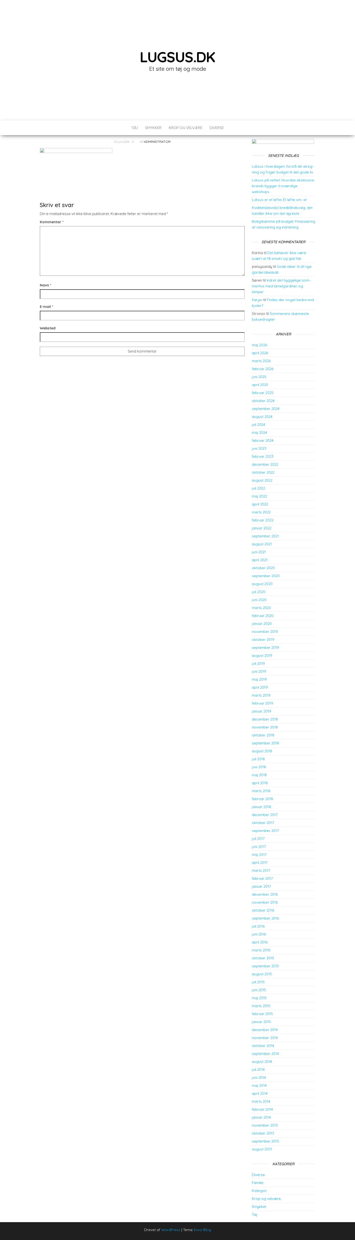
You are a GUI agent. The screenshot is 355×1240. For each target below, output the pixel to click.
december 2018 (265, 719)
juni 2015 (259, 990)
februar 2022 (262, 520)
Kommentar (52, 222)
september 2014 (265, 1053)
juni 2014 (259, 1077)
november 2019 (265, 631)
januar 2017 (261, 886)
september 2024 (265, 408)
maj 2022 (259, 496)
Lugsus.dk (177, 57)
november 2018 (265, 727)
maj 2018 (259, 775)
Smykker (153, 127)
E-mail (46, 306)
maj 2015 (259, 998)
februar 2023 (262, 456)
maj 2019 (259, 679)
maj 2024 (259, 432)
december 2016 (265, 894)
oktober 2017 (263, 822)
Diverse (217, 127)
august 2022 (262, 480)
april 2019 (260, 687)
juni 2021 (259, 552)
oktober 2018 (263, 735)
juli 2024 (258, 424)
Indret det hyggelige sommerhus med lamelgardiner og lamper (281, 286)
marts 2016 (261, 950)
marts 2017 (261, 870)
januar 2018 (261, 806)
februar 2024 (262, 440)
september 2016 (265, 918)
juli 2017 (258, 838)
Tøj (134, 127)
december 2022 (265, 464)
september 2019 (265, 647)
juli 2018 (258, 759)
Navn (45, 285)
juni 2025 (259, 376)
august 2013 (262, 1149)
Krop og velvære (185, 127)
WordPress (170, 1229)
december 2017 (265, 814)
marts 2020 (261, 607)
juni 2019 (259, 671)
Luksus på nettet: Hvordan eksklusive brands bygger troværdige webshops (283, 186)
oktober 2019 (263, 639)
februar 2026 (262, 369)
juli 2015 (258, 982)
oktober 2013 (263, 1133)
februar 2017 (262, 878)
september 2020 (266, 576)
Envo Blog (202, 1229)
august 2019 (262, 655)
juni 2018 (259, 767)
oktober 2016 (263, 910)
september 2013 (265, 1141)
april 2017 (260, 862)
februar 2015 (262, 1013)
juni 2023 (259, 448)
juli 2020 (258, 591)
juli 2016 (258, 926)
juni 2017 (259, 846)
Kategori (259, 1190)
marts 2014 (261, 1101)
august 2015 (262, 974)
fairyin (257, 300)
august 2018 (262, 751)
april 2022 (260, 504)
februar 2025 (262, 392)
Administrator (157, 141)
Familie (257, 1182)
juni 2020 (259, 599)
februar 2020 (263, 615)
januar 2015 (261, 1021)
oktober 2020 (263, 568)
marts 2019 (261, 695)
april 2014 (260, 1093)
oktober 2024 (263, 400)
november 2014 (265, 1037)
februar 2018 (262, 799)
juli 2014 (258, 1069)
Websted (48, 328)
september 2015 (265, 966)
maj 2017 (259, 854)
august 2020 (262, 584)
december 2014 (265, 1029)
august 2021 (262, 544)
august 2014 (262, 1061)
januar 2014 (261, 1117)
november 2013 (265, 1125)
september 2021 (265, 536)
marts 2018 (261, 791)
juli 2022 (258, 488)
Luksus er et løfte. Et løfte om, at (279, 199)
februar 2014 (262, 1109)
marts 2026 (261, 361)
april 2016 (260, 942)
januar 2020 (262, 623)
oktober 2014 (263, 1045)
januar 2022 (261, 528)
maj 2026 (259, 345)
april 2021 (260, 560)
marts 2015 (261, 1006)
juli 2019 (258, 663)
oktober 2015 (263, 958)
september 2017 (265, 830)
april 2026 (260, 353)
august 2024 (262, 416)
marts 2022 (261, 512)
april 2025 (260, 384)
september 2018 (265, 743)
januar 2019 (261, 711)
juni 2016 (259, 934)
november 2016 (265, 902)
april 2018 (260, 783)
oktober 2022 (263, 472)
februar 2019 (262, 703)
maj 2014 (259, 1085)
